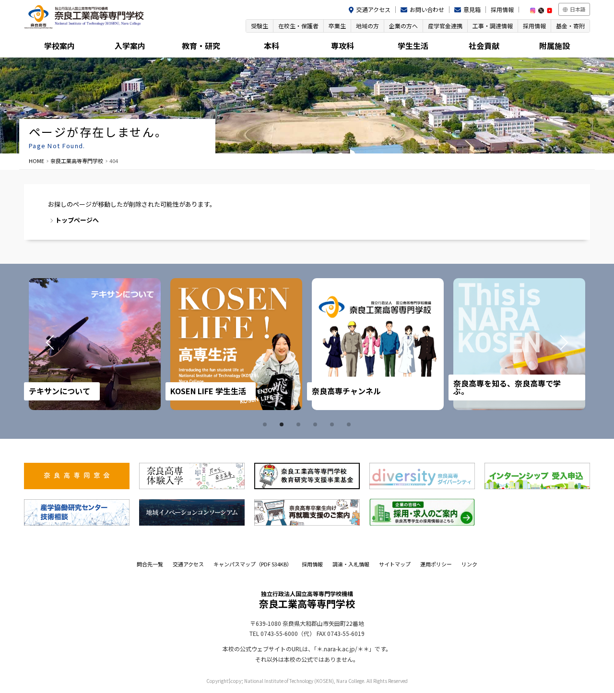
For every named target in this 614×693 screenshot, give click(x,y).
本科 (271, 45)
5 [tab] (333, 424)
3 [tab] (300, 424)
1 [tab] (266, 424)
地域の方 (367, 26)
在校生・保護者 (298, 26)
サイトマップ (395, 564)
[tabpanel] (95, 344)
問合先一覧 (150, 564)
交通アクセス (373, 9)
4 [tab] (316, 424)
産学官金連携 (445, 26)
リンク (469, 564)
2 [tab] (283, 424)
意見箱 (472, 9)
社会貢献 (484, 45)
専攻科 (342, 45)
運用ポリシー (436, 564)
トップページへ (77, 219)
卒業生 (337, 26)
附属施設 (554, 45)
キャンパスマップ (252, 564)
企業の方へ (403, 26)
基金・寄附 (570, 26)
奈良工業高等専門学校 (76, 160)
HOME (36, 160)
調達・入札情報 (350, 564)
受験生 (259, 26)
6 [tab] (350, 424)
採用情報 (502, 9)
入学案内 (130, 45)
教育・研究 (201, 45)
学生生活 (413, 45)
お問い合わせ (427, 9)
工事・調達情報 (492, 26)
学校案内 (59, 45)
